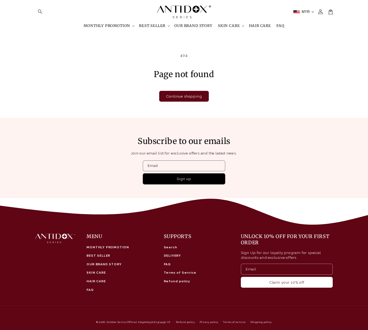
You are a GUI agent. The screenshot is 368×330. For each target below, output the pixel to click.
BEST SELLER (98, 255)
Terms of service (234, 322)
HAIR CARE (96, 281)
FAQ (89, 290)
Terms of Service (180, 272)
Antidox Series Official (121, 322)
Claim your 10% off (286, 282)
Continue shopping (184, 96)
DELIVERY (172, 255)
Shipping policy (261, 322)
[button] (40, 12)
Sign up (184, 179)
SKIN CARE (96, 272)
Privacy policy (209, 322)
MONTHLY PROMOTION (107, 247)
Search (170, 247)
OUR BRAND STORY (103, 264)
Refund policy (177, 281)
